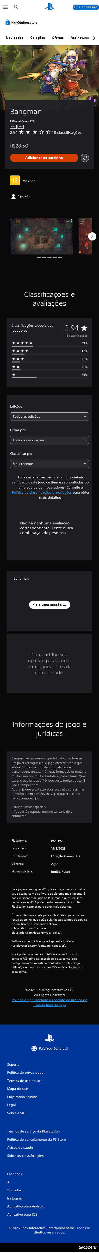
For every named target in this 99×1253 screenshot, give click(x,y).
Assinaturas (80, 37)
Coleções (37, 37)
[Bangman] (41, 236)
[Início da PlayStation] (49, 7)
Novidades (14, 37)
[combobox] (49, 416)
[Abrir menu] (5, 7)
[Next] (92, 236)
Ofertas (58, 37)
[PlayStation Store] (22, 22)
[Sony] (88, 1251)
